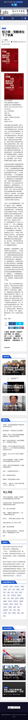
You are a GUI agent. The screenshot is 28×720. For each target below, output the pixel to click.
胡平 (10, 610)
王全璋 (5, 607)
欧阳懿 (21, 601)
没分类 (5, 637)
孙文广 (20, 592)
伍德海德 (15, 41)
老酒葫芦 (5, 610)
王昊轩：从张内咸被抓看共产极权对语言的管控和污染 (13, 641)
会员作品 (5, 687)
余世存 (5, 589)
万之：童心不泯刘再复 (13, 405)
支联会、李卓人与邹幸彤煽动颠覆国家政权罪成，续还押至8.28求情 (13, 675)
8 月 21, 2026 (8, 677)
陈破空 (14, 613)
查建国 (5, 601)
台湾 (12, 592)
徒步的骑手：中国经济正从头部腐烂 (13, 430)
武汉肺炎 (5, 604)
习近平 (11, 586)
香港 (18, 613)
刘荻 (4, 592)
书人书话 (4, 28)
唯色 (16, 592)
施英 (12, 598)
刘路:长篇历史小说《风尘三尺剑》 (12, 522)
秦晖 (14, 607)
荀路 (14, 610)
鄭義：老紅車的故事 (8, 526)
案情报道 (5, 670)
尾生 (4, 595)
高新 (22, 613)
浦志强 (16, 604)
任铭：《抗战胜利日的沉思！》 (11, 471)
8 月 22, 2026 (8, 660)
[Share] (12, 323)
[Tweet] (20, 323)
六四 (13, 589)
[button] (22, 18)
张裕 (4, 598)
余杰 (9, 589)
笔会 (18, 607)
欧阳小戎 (15, 601)
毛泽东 (11, 604)
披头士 (22, 41)
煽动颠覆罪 (11, 670)
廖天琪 (19, 595)
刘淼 (22, 589)
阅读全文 (18, 575)
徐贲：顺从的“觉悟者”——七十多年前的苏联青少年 (8, 336)
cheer (16, 408)
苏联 (5, 44)
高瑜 (4, 616)
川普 (8, 595)
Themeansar (24, 714)
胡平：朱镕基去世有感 (9, 475)
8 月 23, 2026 (8, 644)
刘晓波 (18, 589)
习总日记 (5, 586)
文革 (8, 598)
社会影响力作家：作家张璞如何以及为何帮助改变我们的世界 (13, 388)
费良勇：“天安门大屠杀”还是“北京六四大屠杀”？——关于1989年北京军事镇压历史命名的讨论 (14, 448)
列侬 (19, 41)
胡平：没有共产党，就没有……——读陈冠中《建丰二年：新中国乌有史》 (17, 336)
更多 (4, 535)
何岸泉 (22, 586)
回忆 (9, 403)
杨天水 (17, 598)
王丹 (21, 604)
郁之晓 (8, 44)
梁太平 (10, 601)
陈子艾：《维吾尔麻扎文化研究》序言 (13, 518)
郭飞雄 (5, 613)
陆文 (9, 613)
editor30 (16, 372)
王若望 (10, 607)
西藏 (18, 610)
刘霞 (8, 592)
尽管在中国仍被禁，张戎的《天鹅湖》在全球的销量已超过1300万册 (13, 370)
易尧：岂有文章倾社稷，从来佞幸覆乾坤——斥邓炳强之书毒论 (13, 692)
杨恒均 (22, 598)
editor (6, 40)
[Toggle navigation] (13, 18)
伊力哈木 (17, 586)
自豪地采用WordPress (6, 714)
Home (14, 716)
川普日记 (13, 595)
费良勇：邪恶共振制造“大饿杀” (11, 479)
